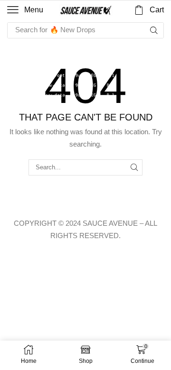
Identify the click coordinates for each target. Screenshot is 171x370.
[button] (25, 10)
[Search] (153, 30)
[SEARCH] (134, 167)
